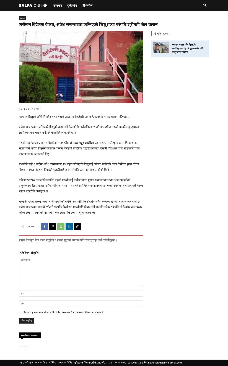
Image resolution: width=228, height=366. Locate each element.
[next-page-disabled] (27, 348)
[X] (52, 226)
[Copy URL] (77, 226)
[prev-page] (21, 348)
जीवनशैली (87, 5)
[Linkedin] (69, 226)
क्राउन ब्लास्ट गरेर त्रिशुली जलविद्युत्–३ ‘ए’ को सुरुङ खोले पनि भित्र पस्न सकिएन (187, 48)
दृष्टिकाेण (72, 5)
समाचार (57, 5)
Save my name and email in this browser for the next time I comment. (63, 312)
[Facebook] (44, 226)
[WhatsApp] (60, 226)
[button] (205, 5)
